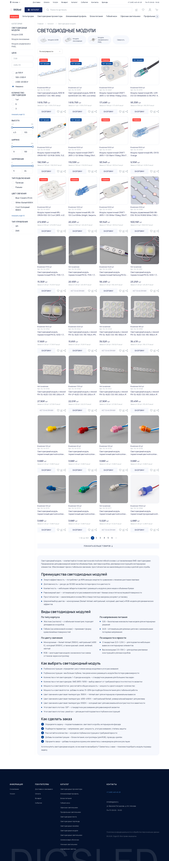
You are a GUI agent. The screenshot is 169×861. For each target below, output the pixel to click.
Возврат (64, 2)
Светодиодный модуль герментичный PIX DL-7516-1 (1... (51, 273)
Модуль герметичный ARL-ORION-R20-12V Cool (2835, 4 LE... (51, 213)
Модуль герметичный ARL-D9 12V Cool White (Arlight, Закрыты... (82, 213)
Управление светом (68, 849)
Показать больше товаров (97, 546)
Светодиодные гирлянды (70, 821)
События (84, 2)
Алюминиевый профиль (76, 16)
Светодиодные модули (69, 830)
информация (16, 784)
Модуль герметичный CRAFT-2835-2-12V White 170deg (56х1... (82, 154)
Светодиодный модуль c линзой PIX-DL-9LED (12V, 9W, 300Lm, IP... (113, 333)
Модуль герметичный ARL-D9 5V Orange (144, 154)
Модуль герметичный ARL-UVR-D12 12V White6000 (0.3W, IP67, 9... (144, 94)
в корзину (46, 111)
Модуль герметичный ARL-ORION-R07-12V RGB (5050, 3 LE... (51, 154)
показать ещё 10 (18, 216)
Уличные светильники (68, 844)
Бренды (105, 2)
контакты (112, 784)
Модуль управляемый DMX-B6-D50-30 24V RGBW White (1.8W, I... (144, 213)
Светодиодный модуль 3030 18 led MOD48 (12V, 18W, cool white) (82, 94)
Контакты (94, 2)
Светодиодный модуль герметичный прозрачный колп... (144, 512)
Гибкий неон (111, 16)
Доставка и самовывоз (44, 789)
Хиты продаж (28, 16)
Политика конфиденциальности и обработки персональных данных (133, 832)
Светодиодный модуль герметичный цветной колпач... (51, 452)
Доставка (36, 2)
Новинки (14, 16)
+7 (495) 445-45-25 (135, 2)
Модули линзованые (20, 39)
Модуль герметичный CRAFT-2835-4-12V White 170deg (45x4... (113, 94)
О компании (14, 789)
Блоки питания (96, 16)
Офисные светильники (130, 16)
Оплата (46, 2)
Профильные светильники (70, 812)
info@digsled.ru (112, 802)
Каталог (74, 2)
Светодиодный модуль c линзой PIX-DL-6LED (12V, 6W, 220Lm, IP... (51, 393)
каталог (64, 784)
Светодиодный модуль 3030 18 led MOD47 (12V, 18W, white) (50, 94)
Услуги (55, 2)
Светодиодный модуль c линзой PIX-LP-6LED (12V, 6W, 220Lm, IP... (82, 393)
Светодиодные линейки (69, 826)
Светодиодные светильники (71, 835)
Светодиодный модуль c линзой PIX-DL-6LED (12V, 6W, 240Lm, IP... (113, 393)
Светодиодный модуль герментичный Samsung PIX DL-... (113, 273)
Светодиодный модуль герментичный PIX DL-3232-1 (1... (144, 273)
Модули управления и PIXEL (21, 45)
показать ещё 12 (18, 114)
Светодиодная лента (68, 817)
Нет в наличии (77, 291)
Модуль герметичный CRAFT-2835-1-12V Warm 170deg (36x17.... (113, 154)
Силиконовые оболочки (69, 840)
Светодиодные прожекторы (49, 16)
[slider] (12, 127)
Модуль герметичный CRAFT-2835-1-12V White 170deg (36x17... (113, 213)
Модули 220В (17, 34)
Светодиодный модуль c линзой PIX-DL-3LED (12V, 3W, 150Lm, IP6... (82, 333)
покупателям (42, 784)
